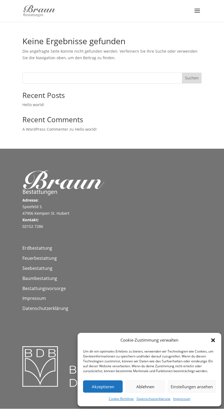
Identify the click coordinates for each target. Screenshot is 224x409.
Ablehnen (145, 386)
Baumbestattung (39, 278)
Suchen (192, 77)
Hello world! (33, 104)
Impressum (181, 398)
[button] (213, 340)
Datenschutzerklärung (153, 398)
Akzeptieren (103, 386)
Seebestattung (37, 268)
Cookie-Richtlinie (121, 398)
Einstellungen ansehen (192, 386)
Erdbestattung (37, 248)
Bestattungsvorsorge (44, 288)
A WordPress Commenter (45, 129)
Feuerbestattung (39, 258)
